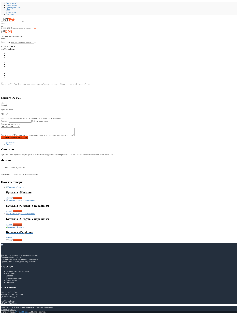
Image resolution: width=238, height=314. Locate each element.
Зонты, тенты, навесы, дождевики (20, 62)
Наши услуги (11, 280)
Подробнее (17, 198)
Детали (9, 144)
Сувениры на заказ (14, 7)
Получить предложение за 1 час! (14, 138)
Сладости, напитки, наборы (18, 69)
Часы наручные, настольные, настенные (23, 78)
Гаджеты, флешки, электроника (19, 55)
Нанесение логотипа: (10, 124)
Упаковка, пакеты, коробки (17, 75)
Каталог (9, 276)
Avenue (9, 237)
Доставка (10, 282)
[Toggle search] (23, 21)
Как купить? (11, 273)
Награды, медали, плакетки (17, 71)
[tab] (121, 142)
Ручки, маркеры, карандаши (18, 66)
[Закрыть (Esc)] (235, 2)
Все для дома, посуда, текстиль (19, 53)
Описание (10, 142)
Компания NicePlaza (25, 307)
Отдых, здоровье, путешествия (19, 60)
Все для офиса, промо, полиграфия (20, 58)
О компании (11, 12)
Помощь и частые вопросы (17, 271)
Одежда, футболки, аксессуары (19, 64)
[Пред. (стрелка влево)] (4, 157)
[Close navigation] (2, 82)
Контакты (10, 14)
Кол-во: (24, 121)
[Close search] (2, 26)
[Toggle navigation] (2, 21)
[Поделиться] (230, 2)
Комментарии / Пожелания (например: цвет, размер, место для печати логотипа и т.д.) (37, 135)
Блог (8, 10)
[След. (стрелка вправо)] (233, 157)
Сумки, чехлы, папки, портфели (19, 73)
